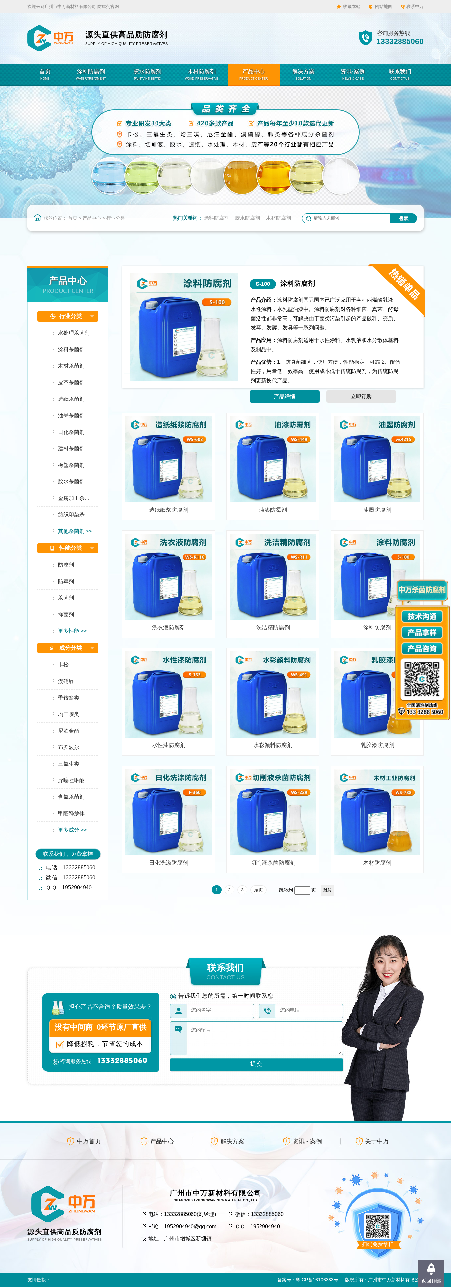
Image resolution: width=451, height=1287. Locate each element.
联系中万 (415, 6)
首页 (72, 218)
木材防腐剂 (278, 218)
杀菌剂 (66, 598)
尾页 (258, 889)
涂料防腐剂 (216, 218)
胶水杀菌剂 (71, 481)
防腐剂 (66, 565)
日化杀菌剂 (71, 432)
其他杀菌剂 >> (75, 531)
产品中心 (92, 218)
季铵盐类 (68, 697)
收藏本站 (351, 6)
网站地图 (383, 6)
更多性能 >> (72, 631)
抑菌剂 (66, 614)
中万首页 (89, 1141)
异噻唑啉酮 (71, 780)
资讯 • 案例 (307, 1141)
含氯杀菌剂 (71, 797)
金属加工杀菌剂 (76, 498)
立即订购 (361, 396)
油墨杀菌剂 (71, 415)
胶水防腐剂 (247, 218)
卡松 (63, 664)
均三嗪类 (68, 714)
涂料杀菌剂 (71, 349)
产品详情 (284, 396)
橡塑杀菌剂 (71, 465)
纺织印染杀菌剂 (76, 514)
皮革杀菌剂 (71, 382)
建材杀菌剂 (71, 448)
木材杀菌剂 (71, 366)
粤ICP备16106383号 (317, 1279)
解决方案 (232, 1141)
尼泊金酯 (68, 731)
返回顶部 (431, 1281)
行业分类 (115, 218)
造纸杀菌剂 (71, 399)
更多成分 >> (72, 830)
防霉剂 (66, 581)
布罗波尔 (68, 747)
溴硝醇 (66, 681)
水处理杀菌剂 (74, 333)
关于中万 (377, 1141)
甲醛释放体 (71, 813)
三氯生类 (68, 764)
